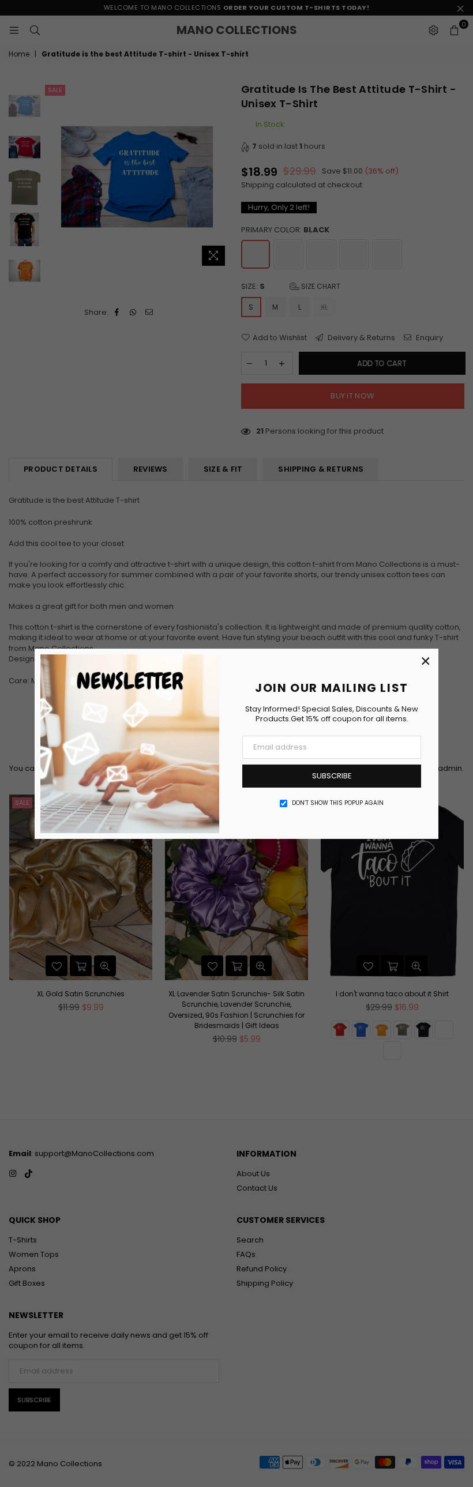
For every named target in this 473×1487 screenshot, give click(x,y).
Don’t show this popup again (338, 803)
